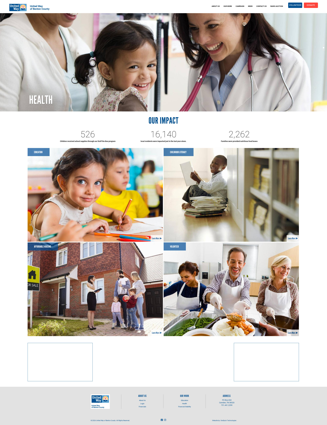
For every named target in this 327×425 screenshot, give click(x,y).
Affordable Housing (42, 246)
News (250, 6)
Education (38, 152)
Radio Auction (276, 6)
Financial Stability (184, 406)
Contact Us (261, 6)
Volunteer (295, 5)
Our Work (228, 6)
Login (142, 403)
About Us (216, 6)
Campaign (240, 6)
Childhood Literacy (178, 152)
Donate (311, 5)
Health (41, 100)
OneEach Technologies (228, 420)
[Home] (33, 7)
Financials (142, 406)
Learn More (155, 238)
